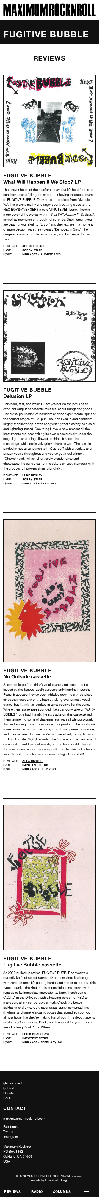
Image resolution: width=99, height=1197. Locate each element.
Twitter (8, 1132)
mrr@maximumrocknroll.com (24, 1118)
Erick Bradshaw (35, 1034)
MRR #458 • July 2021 (39, 769)
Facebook (10, 1127)
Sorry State (32, 250)
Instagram (10, 1137)
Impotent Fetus (35, 765)
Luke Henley (32, 475)
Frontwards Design (56, 1180)
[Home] (49, 14)
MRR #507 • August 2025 (41, 254)
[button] (86, 1191)
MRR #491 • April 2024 (40, 483)
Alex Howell (32, 760)
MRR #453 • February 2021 (43, 1042)
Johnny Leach (33, 246)
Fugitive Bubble (27, 175)
